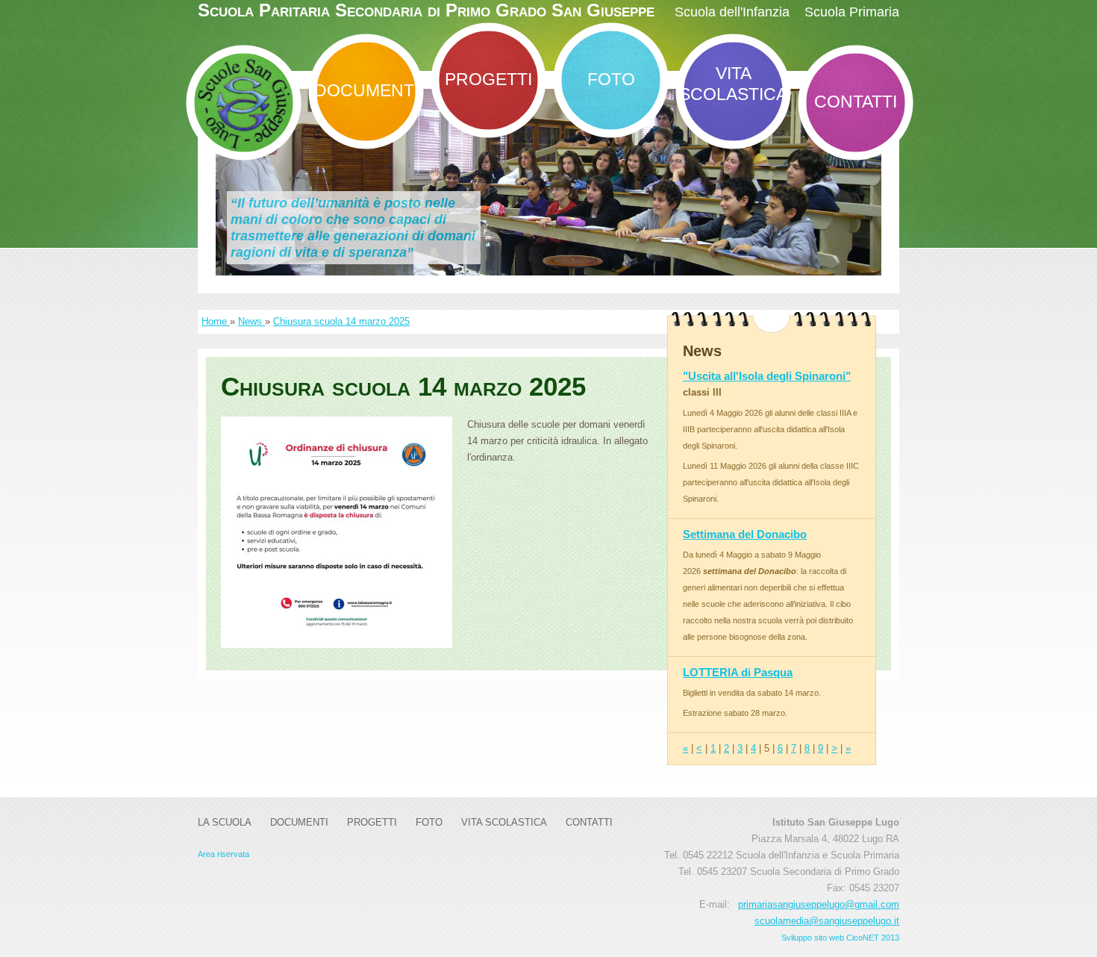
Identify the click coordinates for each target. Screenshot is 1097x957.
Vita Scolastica (733, 83)
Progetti (488, 79)
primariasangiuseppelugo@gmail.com (818, 904)
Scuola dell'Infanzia (732, 11)
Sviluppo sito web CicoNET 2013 (840, 937)
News (251, 321)
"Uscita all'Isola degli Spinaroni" (767, 376)
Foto (611, 79)
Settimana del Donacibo (745, 534)
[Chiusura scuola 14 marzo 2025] (336, 532)
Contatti (855, 101)
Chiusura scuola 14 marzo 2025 (341, 321)
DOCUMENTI (366, 90)
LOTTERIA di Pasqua (738, 672)
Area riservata (223, 854)
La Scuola (224, 822)
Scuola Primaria (851, 11)
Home (215, 321)
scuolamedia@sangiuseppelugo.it (826, 920)
